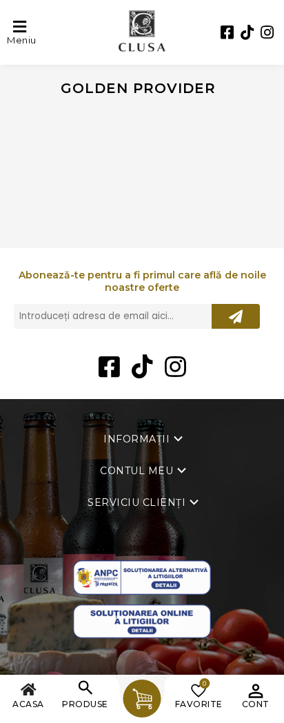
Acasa (28, 704)
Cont (256, 704)
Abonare (236, 316)
